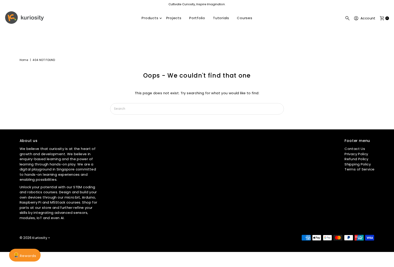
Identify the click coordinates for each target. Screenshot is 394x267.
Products (150, 18)
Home (24, 60)
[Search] (347, 18)
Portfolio (197, 18)
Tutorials (221, 18)
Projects (173, 18)
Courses (244, 18)
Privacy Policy (356, 154)
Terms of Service (359, 169)
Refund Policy (356, 159)
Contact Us (355, 148)
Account (368, 18)
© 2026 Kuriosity (33, 237)
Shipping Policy (358, 164)
